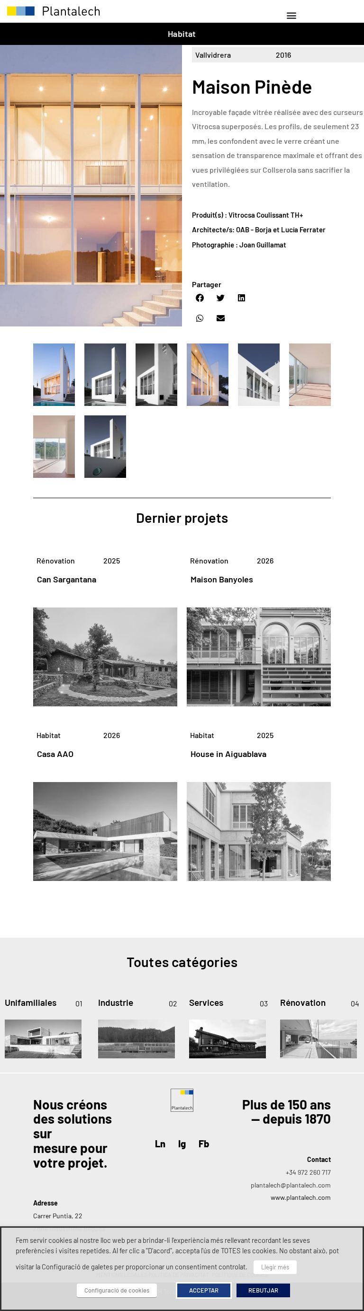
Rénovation (55, 560)
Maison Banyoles (222, 579)
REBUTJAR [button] (263, 1290)
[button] (291, 15)
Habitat (182, 33)
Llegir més (275, 1267)
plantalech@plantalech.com (291, 1185)
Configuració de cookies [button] (116, 1290)
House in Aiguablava (228, 753)
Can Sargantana (66, 579)
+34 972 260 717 (308, 1172)
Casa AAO (55, 753)
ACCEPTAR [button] (203, 1290)
